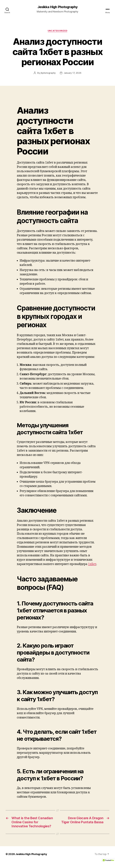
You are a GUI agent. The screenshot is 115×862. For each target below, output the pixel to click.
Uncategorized (57, 31)
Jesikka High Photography (57, 7)
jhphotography (48, 72)
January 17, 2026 (72, 72)
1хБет (92, 564)
